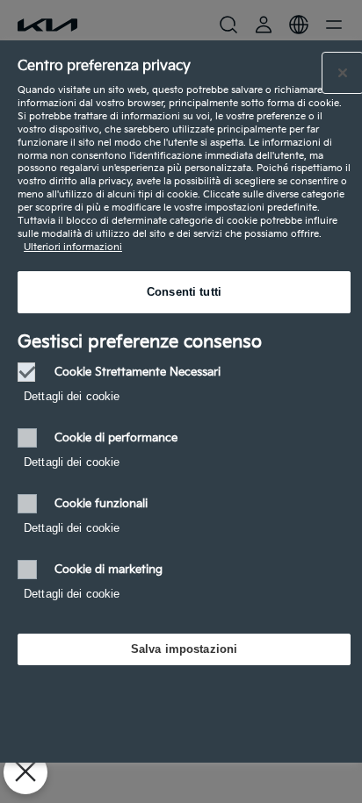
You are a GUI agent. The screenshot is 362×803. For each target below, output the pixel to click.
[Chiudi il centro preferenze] (342, 73)
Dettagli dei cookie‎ (71, 396)
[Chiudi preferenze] (25, 772)
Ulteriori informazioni (73, 247)
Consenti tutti (184, 291)
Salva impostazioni (184, 649)
